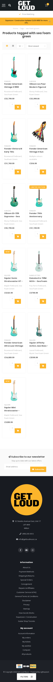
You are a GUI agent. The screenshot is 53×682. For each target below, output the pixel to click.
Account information (26, 633)
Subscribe (39, 469)
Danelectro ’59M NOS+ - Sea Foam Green (38, 281)
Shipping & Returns (26, 576)
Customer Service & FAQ (26, 592)
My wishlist (26, 646)
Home (15, 28)
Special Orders (26, 580)
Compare (26, 650)
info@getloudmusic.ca (28, 539)
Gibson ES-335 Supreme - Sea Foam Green (12, 216)
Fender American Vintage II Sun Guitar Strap (38, 151)
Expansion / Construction (26, 617)
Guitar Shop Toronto (26, 621)
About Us (26, 567)
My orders (26, 637)
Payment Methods (26, 571)
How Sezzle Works (26, 613)
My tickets (26, 641)
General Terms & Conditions (26, 596)
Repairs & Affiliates (26, 588)
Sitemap (26, 609)
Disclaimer (26, 600)
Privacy (26, 604)
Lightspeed (44, 672)
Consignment (26, 584)
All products (26, 654)
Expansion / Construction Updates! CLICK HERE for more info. (26, 21)
